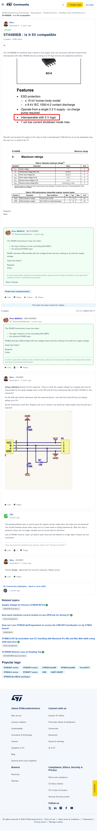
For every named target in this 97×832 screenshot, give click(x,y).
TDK (11, 515)
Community (53, 728)
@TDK (14, 570)
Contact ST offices (56, 716)
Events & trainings (56, 741)
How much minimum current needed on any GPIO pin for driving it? (36, 615)
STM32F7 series (30, 672)
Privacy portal (40, 822)
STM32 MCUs (7, 632)
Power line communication (17, 291)
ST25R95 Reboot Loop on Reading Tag (21, 652)
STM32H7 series (11, 668)
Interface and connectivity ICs (71, 13)
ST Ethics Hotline (55, 784)
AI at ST (51, 748)
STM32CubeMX (49, 668)
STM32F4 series (30, 668)
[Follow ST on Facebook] (66, 808)
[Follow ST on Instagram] (60, 808)
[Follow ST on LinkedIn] (55, 808)
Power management (10, 619)
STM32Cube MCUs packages (17, 677)
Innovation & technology (21, 735)
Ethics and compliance (58, 777)
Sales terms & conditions (68, 819)
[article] (48, 343)
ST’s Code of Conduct (57, 790)
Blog (13, 754)
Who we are (16, 716)
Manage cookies (56, 822)
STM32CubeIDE (68, 668)
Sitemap (14, 781)
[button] (2, 5)
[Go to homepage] (18, 701)
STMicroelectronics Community (15, 13)
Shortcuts (15, 774)
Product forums (50, 13)
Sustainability (17, 728)
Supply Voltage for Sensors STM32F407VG (23, 605)
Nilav (11, 22)
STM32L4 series (11, 672)
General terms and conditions (24, 761)
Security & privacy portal (58, 797)
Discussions (36, 13)
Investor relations (18, 722)
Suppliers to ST (18, 748)
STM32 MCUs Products (11, 609)
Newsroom (53, 735)
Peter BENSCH (18, 231)
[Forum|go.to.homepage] (17, 5)
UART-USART (57, 672)
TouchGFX (84, 668)
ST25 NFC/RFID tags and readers (14, 656)
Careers (14, 741)
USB (44, 672)
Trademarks (87, 819)
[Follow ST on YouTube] (71, 808)
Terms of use (49, 819)
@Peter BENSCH (12, 387)
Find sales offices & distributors (61, 722)
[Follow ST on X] (49, 808)
